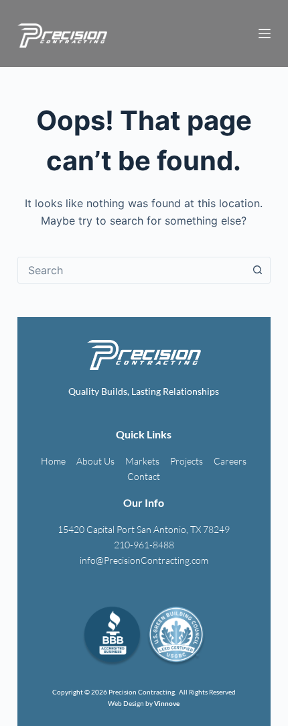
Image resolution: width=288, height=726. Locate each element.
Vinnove (166, 703)
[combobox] (131, 270)
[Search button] (257, 270)
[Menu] (265, 33)
